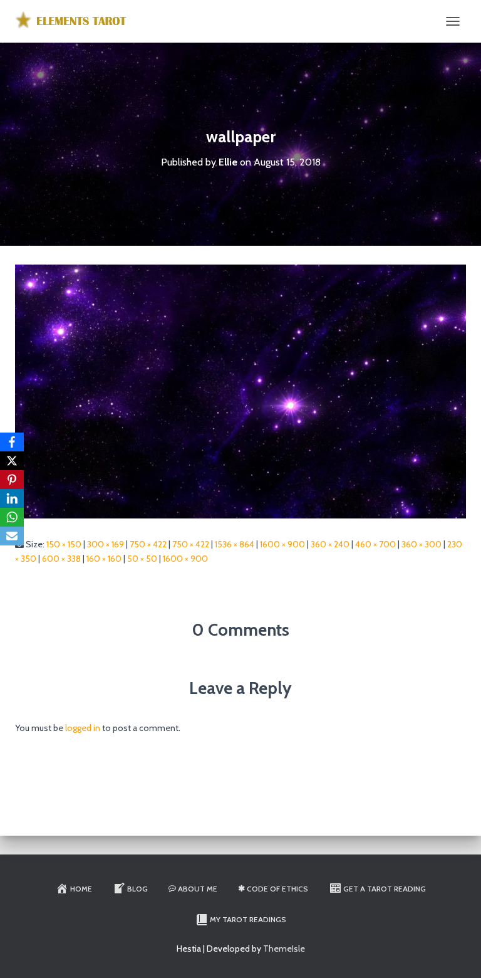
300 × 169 (105, 544)
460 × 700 (375, 544)
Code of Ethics (277, 888)
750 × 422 (148, 544)
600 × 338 (61, 558)
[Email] (12, 536)
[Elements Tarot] (77, 21)
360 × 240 (330, 544)
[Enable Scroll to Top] (456, 953)
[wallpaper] (240, 390)
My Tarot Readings (248, 919)
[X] (12, 460)
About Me (197, 888)
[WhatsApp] (12, 517)
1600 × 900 (282, 544)
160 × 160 (104, 558)
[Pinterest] (12, 479)
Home (81, 888)
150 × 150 (63, 544)
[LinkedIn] (12, 498)
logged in (82, 728)
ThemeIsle (284, 948)
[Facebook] (12, 442)
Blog (137, 888)
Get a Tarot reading (384, 888)
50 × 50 (142, 558)
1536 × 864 (234, 544)
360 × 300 (421, 544)
